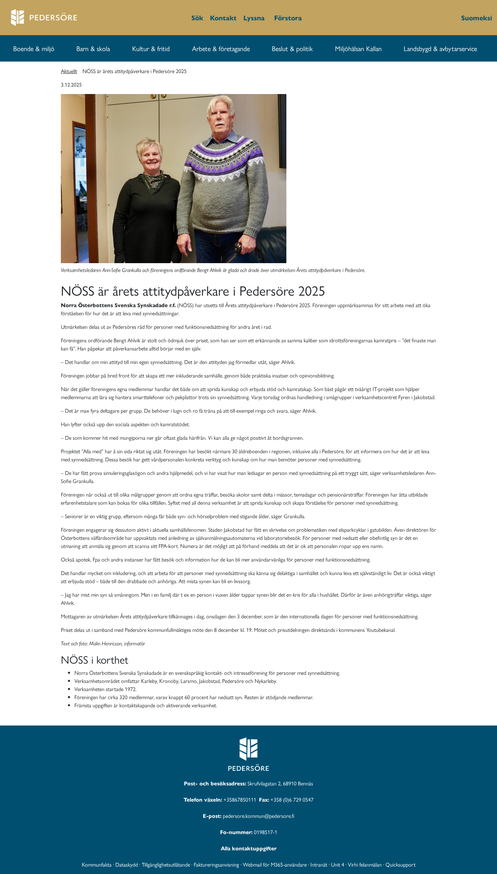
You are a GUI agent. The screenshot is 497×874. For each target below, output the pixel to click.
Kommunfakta (97, 864)
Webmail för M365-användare (275, 864)
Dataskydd (126, 864)
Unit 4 (337, 864)
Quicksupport (400, 864)
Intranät (318, 864)
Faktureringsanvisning (216, 864)
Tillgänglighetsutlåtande (166, 864)
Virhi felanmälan (365, 864)
